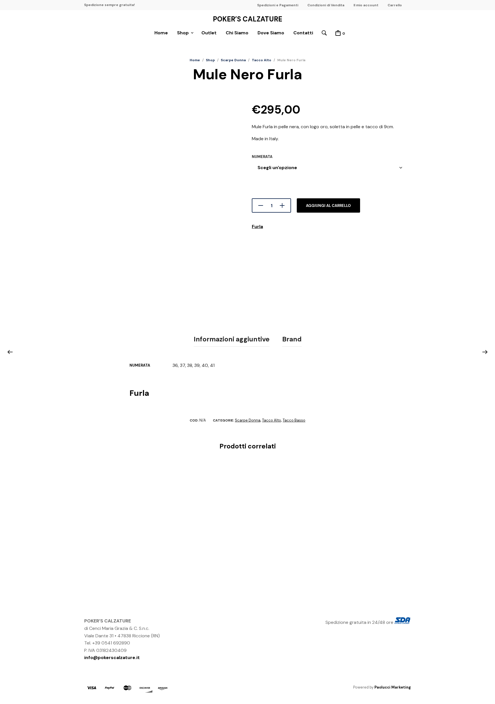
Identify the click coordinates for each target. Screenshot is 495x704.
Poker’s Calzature (247, 19)
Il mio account (365, 5)
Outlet (209, 33)
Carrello (395, 5)
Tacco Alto (261, 60)
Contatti (303, 33)
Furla (257, 227)
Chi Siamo (237, 33)
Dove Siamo (271, 33)
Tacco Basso (294, 420)
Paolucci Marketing (392, 687)
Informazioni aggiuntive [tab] (232, 339)
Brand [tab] (292, 339)
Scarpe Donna (233, 60)
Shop (183, 33)
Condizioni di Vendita (325, 5)
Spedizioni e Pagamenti (277, 5)
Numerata (262, 156)
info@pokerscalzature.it (112, 657)
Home (161, 33)
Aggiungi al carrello (328, 205)
